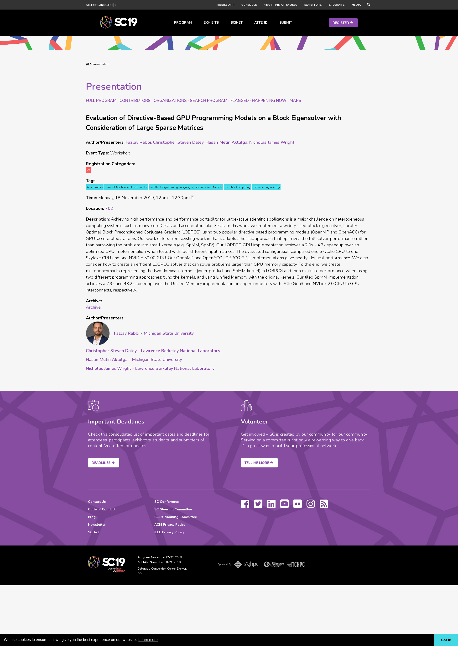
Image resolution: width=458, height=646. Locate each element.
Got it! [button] (446, 640)
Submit (286, 22)
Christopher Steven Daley (178, 142)
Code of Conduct (101, 509)
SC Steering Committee (173, 509)
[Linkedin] (271, 506)
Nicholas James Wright (271, 142)
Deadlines (101, 463)
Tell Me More (257, 463)
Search (208, 100)
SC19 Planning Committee (175, 517)
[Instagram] (311, 506)
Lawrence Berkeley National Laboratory (180, 351)
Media (356, 5)
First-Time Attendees (280, 5)
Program (183, 22)
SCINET (237, 22)
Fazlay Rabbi (138, 142)
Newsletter (97, 524)
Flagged (239, 100)
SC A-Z (93, 532)
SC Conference (166, 501)
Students (337, 5)
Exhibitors (313, 5)
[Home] (87, 64)
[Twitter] (258, 506)
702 (109, 208)
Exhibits (211, 22)
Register (341, 23)
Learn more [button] (148, 640)
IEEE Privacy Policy (169, 532)
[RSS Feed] (324, 506)
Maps (295, 100)
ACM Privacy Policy (169, 524)
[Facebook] (245, 506)
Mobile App (225, 5)
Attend (261, 22)
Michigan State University (169, 333)
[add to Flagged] (194, 198)
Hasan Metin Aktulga (226, 142)
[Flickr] (297, 506)
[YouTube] (284, 506)
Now (269, 100)
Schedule (249, 5)
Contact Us (97, 501)
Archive (93, 307)
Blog (92, 517)
